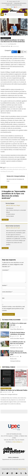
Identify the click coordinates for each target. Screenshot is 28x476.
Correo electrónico (7, 291)
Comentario (5, 270)
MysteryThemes (22, 469)
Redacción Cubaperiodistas (16, 176)
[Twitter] (19, 51)
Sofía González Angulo (17, 338)
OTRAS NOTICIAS (5, 38)
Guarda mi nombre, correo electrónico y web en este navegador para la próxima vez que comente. (13, 308)
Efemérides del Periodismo (20, 3)
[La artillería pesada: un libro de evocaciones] (5, 344)
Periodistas (10, 169)
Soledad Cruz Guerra (16, 348)
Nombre (4, 285)
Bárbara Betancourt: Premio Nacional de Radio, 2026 (18, 352)
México (5, 169)
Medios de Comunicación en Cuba (14, 5)
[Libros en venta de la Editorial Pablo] (14, 377)
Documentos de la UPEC (7, 3)
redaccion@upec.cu (17, 442)
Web (3, 298)
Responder (5, 219)
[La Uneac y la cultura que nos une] (5, 325)
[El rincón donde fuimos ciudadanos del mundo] (5, 334)
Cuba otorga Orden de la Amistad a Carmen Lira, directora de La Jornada (24, 187)
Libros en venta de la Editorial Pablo (14, 390)
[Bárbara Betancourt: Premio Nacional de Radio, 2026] (5, 353)
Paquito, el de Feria (5, 187)
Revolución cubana (17, 169)
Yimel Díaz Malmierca (17, 329)
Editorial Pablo (8, 367)
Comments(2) (16, 46)
